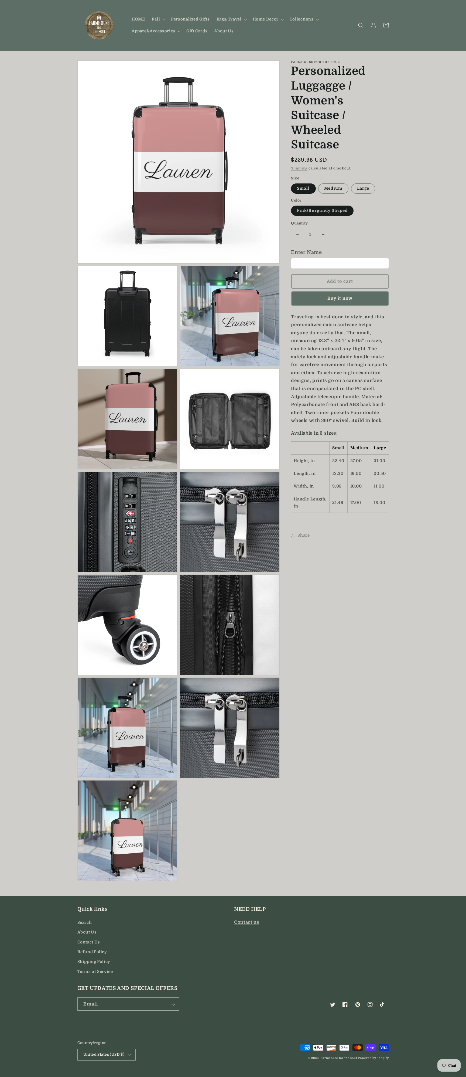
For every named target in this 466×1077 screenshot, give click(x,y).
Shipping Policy (93, 961)
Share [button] (303, 535)
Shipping (299, 168)
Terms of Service (95, 971)
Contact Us (88, 942)
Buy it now (340, 298)
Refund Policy (92, 952)
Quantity (299, 223)
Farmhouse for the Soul (338, 1058)
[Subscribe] (172, 1004)
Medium (333, 188)
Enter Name (306, 252)
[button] (157, 19)
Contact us (246, 922)
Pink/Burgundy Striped (322, 210)
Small (303, 188)
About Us (87, 932)
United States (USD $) (104, 1054)
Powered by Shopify (373, 1058)
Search (84, 922)
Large (363, 188)
